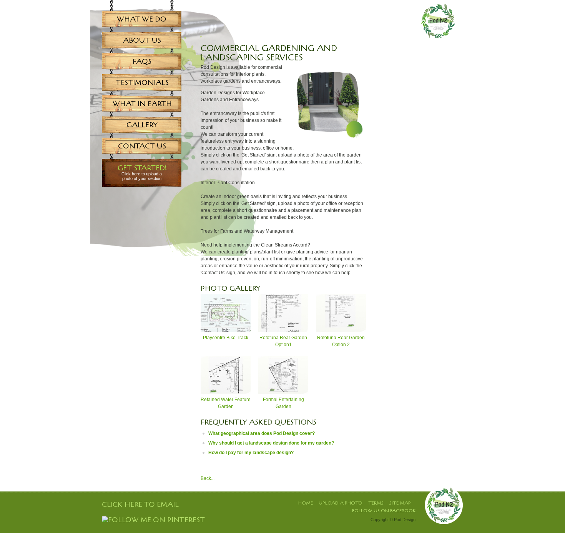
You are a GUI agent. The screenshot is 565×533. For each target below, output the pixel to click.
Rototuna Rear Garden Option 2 (341, 341)
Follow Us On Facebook (383, 511)
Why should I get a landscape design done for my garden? (271, 443)
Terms (376, 503)
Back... (207, 478)
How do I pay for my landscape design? (251, 452)
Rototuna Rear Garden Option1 (283, 341)
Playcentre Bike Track (225, 337)
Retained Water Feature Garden (226, 403)
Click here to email (140, 504)
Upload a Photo (340, 503)
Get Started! (142, 172)
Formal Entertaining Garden (283, 403)
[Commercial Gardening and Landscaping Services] (327, 140)
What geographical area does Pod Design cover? (261, 433)
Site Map (400, 503)
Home (305, 503)
